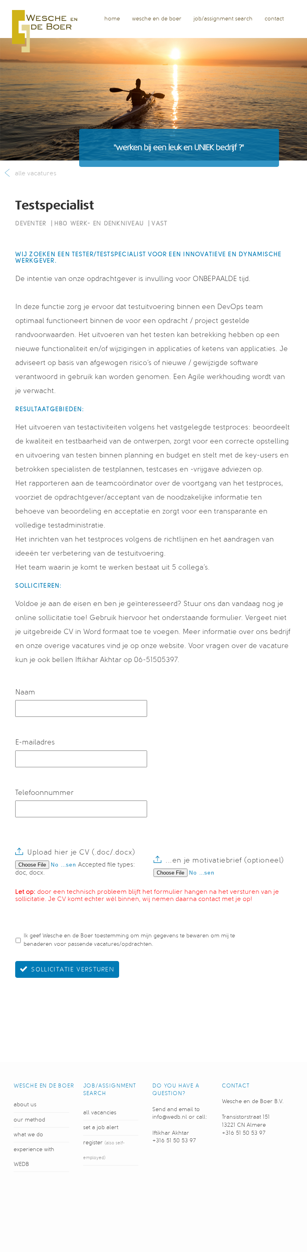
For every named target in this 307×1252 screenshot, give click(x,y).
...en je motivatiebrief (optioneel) (224, 860)
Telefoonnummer (44, 793)
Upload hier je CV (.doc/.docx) (81, 852)
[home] (112, 26)
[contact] (274, 26)
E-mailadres (35, 742)
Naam (25, 692)
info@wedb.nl (169, 1117)
